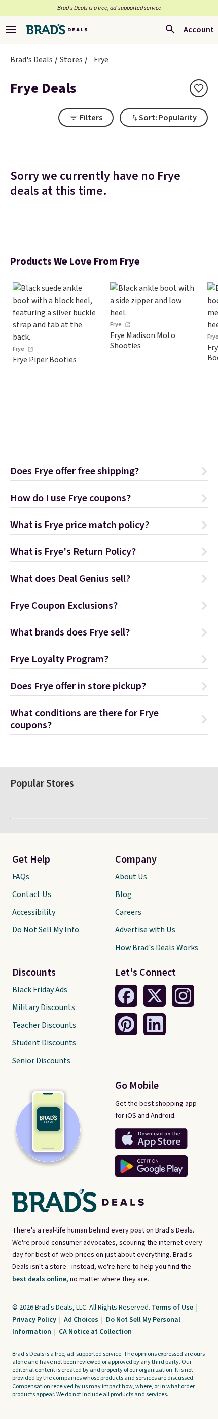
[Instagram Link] (183, 996)
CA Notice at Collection (95, 1332)
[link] (55, 358)
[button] (109, 472)
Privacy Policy (35, 1320)
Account (199, 30)
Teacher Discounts (44, 1025)
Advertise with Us (145, 930)
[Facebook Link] (126, 996)
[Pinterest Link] (126, 1024)
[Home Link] (56, 30)
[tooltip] (199, 88)
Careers (128, 912)
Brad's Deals (31, 59)
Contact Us (31, 894)
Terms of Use (173, 1307)
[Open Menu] (11, 30)
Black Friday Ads (39, 990)
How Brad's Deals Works (156, 948)
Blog (123, 894)
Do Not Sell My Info (45, 930)
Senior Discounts (41, 1061)
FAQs (20, 877)
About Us (131, 877)
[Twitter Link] (155, 996)
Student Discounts (44, 1043)
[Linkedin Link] (155, 1024)
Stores (71, 59)
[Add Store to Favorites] (199, 88)
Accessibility (33, 912)
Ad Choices (82, 1320)
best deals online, (40, 1279)
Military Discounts (43, 1007)
